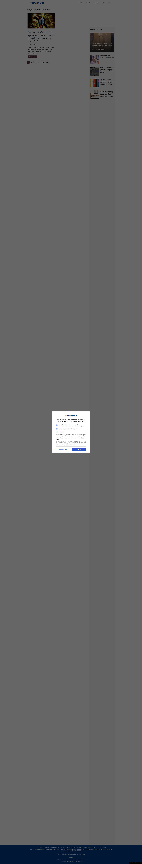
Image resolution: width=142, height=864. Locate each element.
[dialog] (71, 432)
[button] (71, 432)
